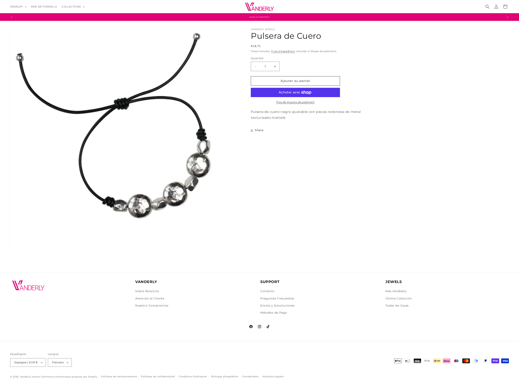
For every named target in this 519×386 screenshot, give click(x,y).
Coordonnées (250, 376)
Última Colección (398, 298)
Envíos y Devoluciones (277, 305)
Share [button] (259, 130)
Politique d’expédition (224, 376)
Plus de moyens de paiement (295, 102)
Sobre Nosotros (147, 291)
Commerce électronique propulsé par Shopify (69, 376)
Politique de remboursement (119, 376)
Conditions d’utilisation (193, 376)
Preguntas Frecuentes (277, 298)
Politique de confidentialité (158, 376)
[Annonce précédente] (11, 17)
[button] (18, 7)
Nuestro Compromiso (151, 305)
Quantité (257, 58)
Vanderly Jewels (30, 376)
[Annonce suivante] (507, 17)
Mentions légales (273, 376)
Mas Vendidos (395, 291)
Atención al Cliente (149, 298)
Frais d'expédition (283, 51)
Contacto (267, 291)
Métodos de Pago (273, 312)
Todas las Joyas (397, 305)
